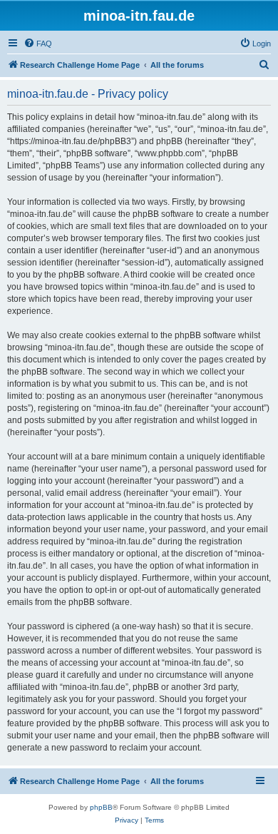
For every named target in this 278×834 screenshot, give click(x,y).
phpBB (101, 807)
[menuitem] (38, 43)
